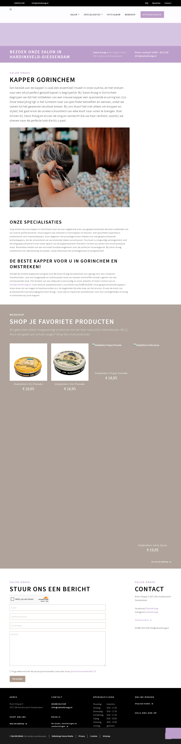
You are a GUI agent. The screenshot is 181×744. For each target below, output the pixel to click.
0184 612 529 (19, 3)
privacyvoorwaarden (82, 671)
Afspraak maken (142, 704)
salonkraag (152, 612)
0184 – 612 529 (160, 52)
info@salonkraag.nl (40, 3)
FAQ (146, 3)
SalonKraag (152, 608)
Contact (168, 3)
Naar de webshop (17, 723)
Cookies (93, 736)
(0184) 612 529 (58, 704)
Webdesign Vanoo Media (62, 736)
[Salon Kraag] (16, 14)
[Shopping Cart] (172, 14)
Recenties (156, 3)
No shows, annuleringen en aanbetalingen (64, 725)
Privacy (82, 736)
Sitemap (106, 736)
